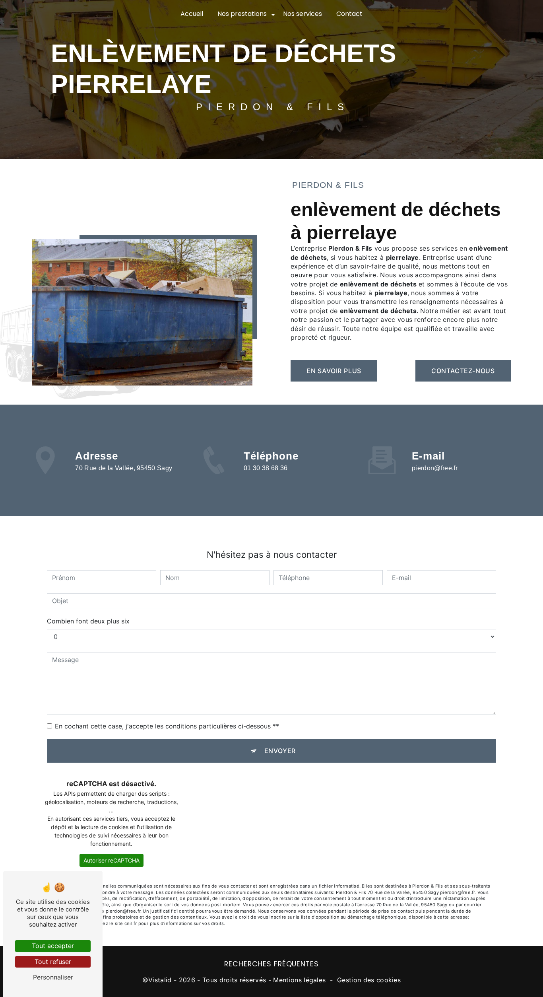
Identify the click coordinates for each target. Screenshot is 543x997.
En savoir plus (333, 371)
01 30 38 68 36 (265, 468)
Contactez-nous (463, 371)
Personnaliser (53, 977)
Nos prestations (242, 13)
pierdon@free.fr (435, 468)
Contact (349, 13)
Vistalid (160, 980)
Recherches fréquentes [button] (271, 964)
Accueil (191, 13)
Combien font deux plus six (88, 621)
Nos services (302, 13)
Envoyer (280, 751)
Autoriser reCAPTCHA (111, 860)
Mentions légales (299, 980)
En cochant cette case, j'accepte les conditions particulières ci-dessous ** (167, 726)
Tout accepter (53, 946)
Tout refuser (53, 962)
